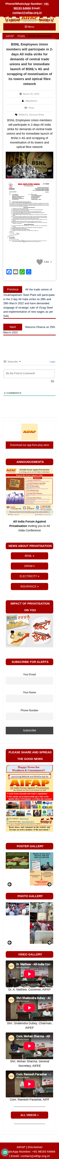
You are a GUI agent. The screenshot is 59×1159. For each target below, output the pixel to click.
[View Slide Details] (17, 860)
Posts (31, 107)
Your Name (29, 692)
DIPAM (28, 566)
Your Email (29, 674)
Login (52, 361)
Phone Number (29, 710)
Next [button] (49, 884)
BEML (28, 555)
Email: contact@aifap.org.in (30, 1156)
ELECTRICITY (28, 576)
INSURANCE (28, 586)
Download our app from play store (29, 445)
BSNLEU (23, 114)
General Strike (36, 114)
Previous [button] (9, 884)
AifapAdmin (31, 100)
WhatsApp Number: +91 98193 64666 (29, 1151)
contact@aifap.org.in (27, 12)
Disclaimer (35, 1147)
